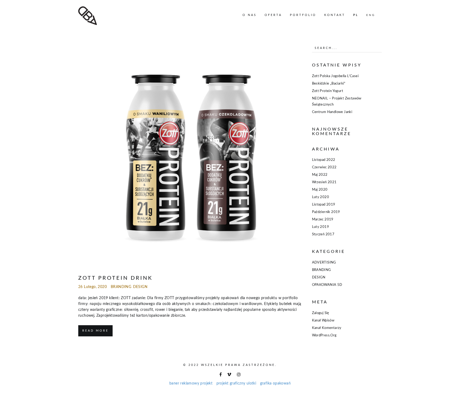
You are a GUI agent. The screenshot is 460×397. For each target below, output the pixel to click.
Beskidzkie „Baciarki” (329, 83)
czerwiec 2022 (324, 167)
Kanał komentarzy (327, 328)
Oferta (273, 15)
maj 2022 (320, 175)
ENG (370, 15)
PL (355, 15)
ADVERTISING (324, 262)
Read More (95, 330)
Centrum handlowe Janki (332, 112)
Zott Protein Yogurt (327, 91)
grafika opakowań (275, 383)
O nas (250, 15)
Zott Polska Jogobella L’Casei (335, 76)
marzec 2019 (323, 219)
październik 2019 (326, 212)
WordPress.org (324, 335)
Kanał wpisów (323, 320)
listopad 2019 (323, 204)
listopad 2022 (323, 160)
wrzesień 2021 (324, 182)
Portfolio (303, 15)
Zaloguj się (320, 313)
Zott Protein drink (115, 278)
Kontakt (334, 15)
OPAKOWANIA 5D (327, 285)
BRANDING (121, 287)
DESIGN (140, 287)
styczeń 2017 (323, 234)
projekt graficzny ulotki (236, 383)
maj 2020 (320, 189)
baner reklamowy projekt (190, 383)
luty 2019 (320, 227)
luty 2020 (320, 197)
